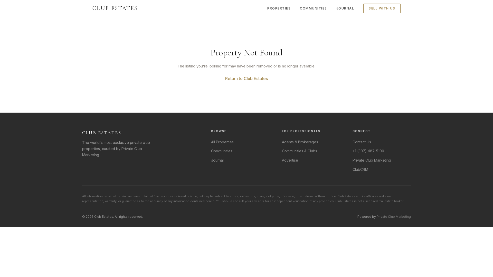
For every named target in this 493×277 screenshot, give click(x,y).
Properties (279, 8)
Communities (313, 8)
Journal (345, 8)
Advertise (290, 160)
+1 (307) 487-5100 (368, 151)
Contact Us (362, 142)
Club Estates (115, 8)
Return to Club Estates (246, 78)
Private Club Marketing (372, 160)
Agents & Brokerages (300, 142)
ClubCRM (360, 169)
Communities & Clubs (299, 151)
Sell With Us (382, 8)
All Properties (222, 142)
